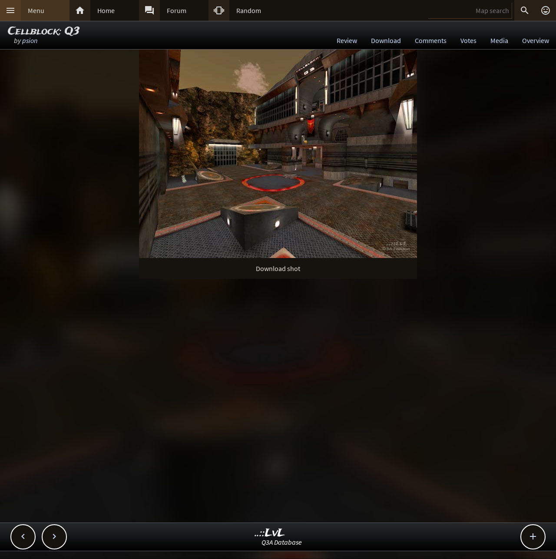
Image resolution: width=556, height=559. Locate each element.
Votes (468, 40)
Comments (431, 40)
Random (248, 10)
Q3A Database (281, 542)
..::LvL (270, 533)
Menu (36, 10)
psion (29, 40)
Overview (535, 40)
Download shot (278, 268)
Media (499, 40)
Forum (176, 10)
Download (386, 40)
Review (347, 40)
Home (106, 10)
